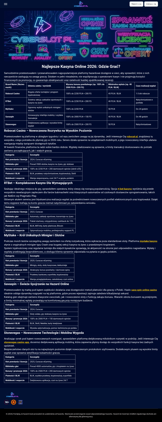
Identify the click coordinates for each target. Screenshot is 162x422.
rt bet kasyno (125, 188)
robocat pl (132, 136)
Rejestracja (136, 4)
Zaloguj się (151, 4)
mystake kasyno (148, 241)
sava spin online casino (144, 290)
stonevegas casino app (16, 342)
